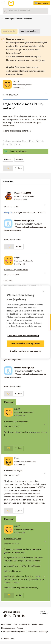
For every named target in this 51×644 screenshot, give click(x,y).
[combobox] (25, 11)
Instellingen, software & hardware (18, 19)
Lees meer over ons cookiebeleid (23, 336)
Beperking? (43, 632)
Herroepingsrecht (8, 628)
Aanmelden (43, 3)
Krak (31, 221)
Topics (3, 3)
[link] (10, 32)
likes (30, 227)
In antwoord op (16, 270)
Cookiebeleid (32, 632)
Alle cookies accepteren (25, 343)
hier (43, 60)
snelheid (19, 159)
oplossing (7, 230)
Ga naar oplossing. (18, 152)
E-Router (8, 159)
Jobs (15, 624)
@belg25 (8, 213)
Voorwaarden (24, 624)
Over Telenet (6, 624)
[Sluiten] (43, 291)
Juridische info (37, 624)
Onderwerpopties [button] (28, 31)
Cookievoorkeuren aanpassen (25, 351)
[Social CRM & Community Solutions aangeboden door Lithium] (44, 613)
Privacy (20, 628)
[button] (45, 93)
